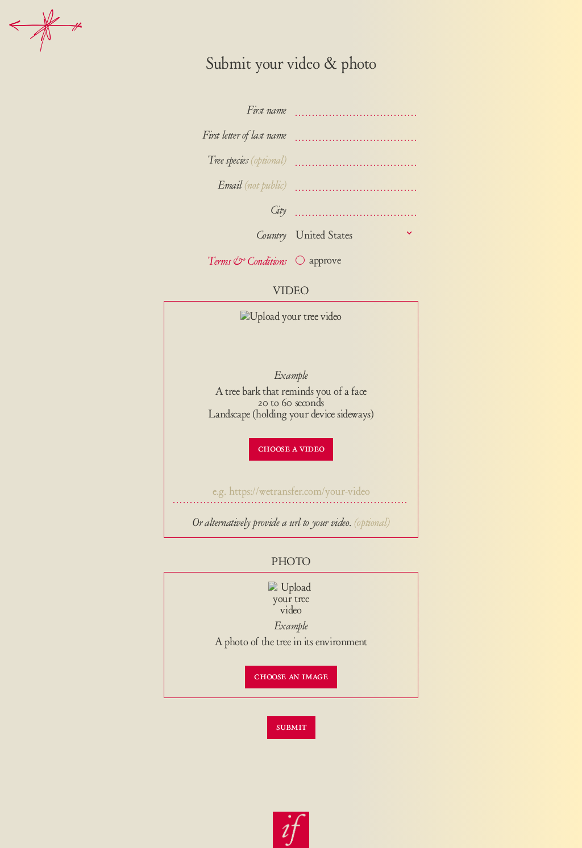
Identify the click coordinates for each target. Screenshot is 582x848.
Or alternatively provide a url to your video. (271, 522)
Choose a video (291, 448)
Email (252, 185)
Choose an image (290, 675)
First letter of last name (244, 135)
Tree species (227, 160)
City (278, 210)
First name (266, 110)
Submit (291, 726)
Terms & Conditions (246, 261)
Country (271, 235)
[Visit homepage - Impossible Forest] (291, 830)
